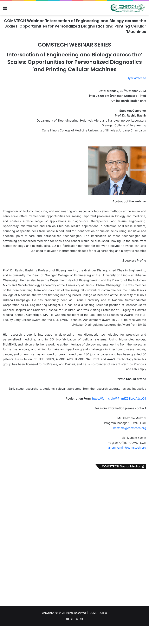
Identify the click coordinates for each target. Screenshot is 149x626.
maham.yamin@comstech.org (126, 447)
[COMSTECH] (127, 7)
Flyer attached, (136, 78)
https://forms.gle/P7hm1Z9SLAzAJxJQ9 (119, 398)
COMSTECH (97, 612)
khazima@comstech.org (129, 428)
